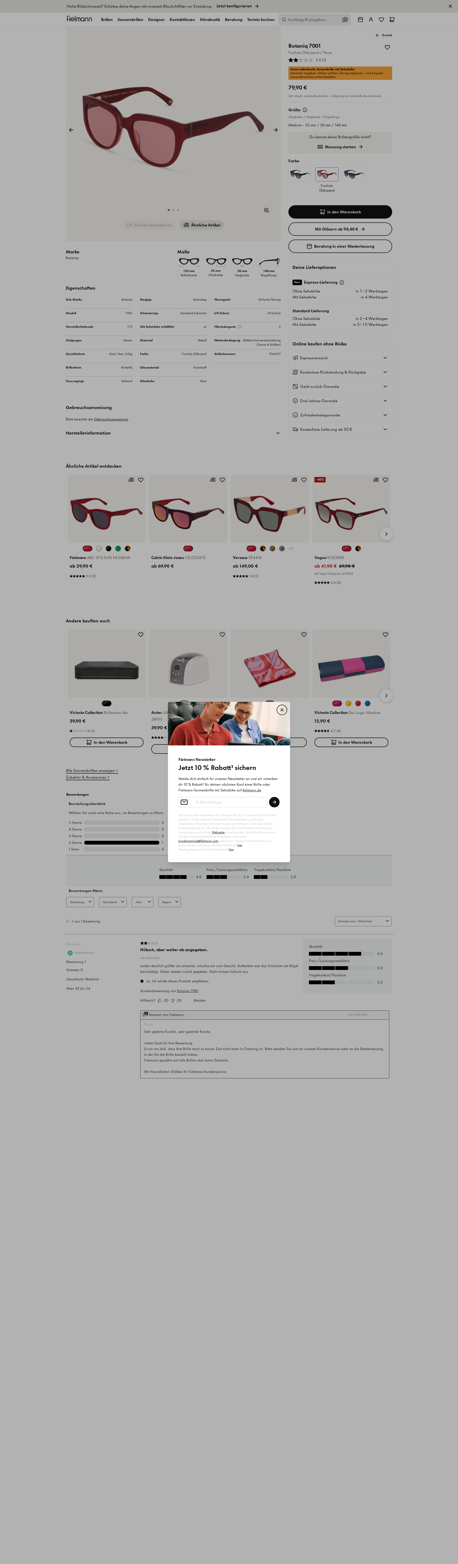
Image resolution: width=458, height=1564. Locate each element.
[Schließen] (282, 710)
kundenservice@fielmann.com (198, 841)
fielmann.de (252, 790)
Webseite (218, 832)
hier (239, 845)
